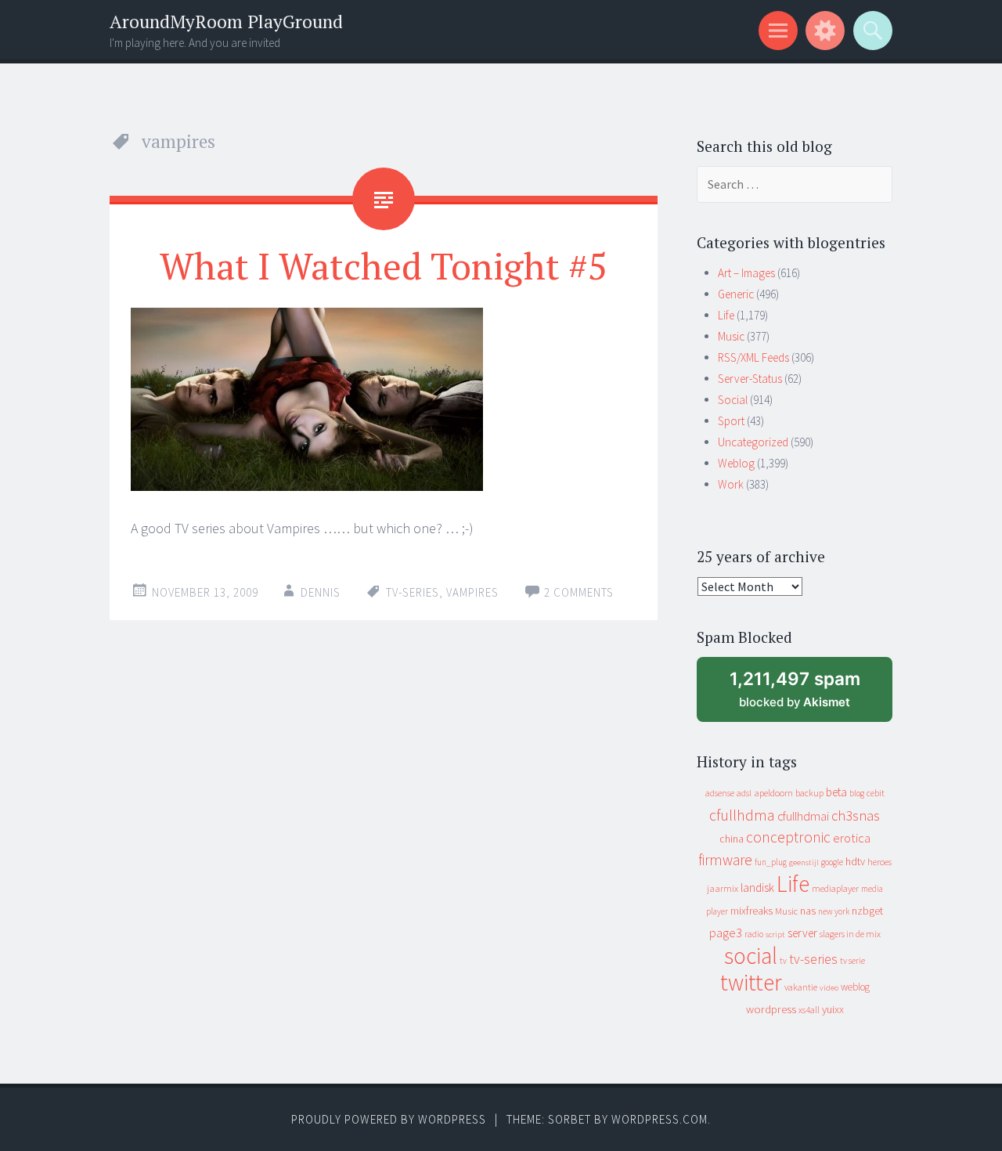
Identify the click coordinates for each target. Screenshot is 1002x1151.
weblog (855, 987)
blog (856, 793)
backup (809, 793)
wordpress (771, 1008)
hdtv (855, 861)
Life (726, 315)
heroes (879, 862)
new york (833, 911)
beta (836, 792)
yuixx (833, 1009)
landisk (757, 887)
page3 (725, 932)
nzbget (867, 911)
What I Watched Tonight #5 (383, 265)
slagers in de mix (850, 934)
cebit (876, 793)
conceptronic (788, 837)
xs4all (809, 1010)
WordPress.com (659, 1119)
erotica (851, 838)
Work (731, 484)
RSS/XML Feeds (753, 357)
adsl (744, 793)
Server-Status (750, 378)
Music (731, 336)
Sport (731, 420)
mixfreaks (751, 911)
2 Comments (579, 592)
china (731, 839)
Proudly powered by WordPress (388, 1119)
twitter (751, 982)
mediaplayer (835, 888)
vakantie (800, 987)
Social (733, 399)
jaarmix (722, 888)
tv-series (412, 592)
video (829, 988)
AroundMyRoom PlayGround (226, 21)
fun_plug (771, 862)
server (802, 932)
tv (783, 960)
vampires (472, 592)
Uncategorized (753, 442)
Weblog (736, 463)
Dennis (321, 592)
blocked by (809, 695)
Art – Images (746, 272)
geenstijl (804, 862)
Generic (736, 294)
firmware (725, 859)
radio (753, 934)
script (775, 934)
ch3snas (855, 815)
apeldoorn (773, 793)
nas (808, 911)
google (832, 862)
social (750, 955)
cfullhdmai (803, 816)
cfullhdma (742, 814)
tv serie (852, 960)
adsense (719, 793)
